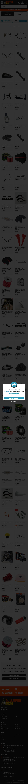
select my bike (13, 398)
